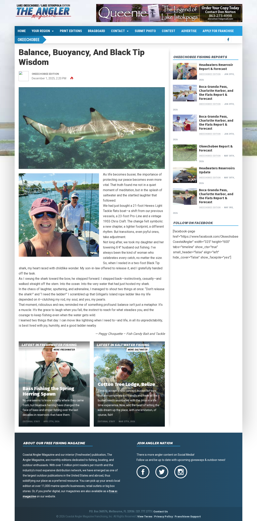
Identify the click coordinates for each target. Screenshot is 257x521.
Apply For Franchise (218, 31)
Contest (168, 31)
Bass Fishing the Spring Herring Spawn (48, 391)
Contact (118, 31)
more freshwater (64, 349)
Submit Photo (145, 31)
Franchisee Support (188, 516)
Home (22, 31)
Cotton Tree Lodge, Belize (126, 384)
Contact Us (160, 511)
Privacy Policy (163, 516)
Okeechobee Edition (209, 74)
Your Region (41, 31)
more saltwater (137, 349)
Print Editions (71, 31)
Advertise (189, 31)
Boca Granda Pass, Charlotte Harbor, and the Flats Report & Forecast (216, 93)
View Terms (144, 516)
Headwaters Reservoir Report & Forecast (216, 67)
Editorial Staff (31, 421)
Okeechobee (29, 39)
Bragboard (96, 31)
